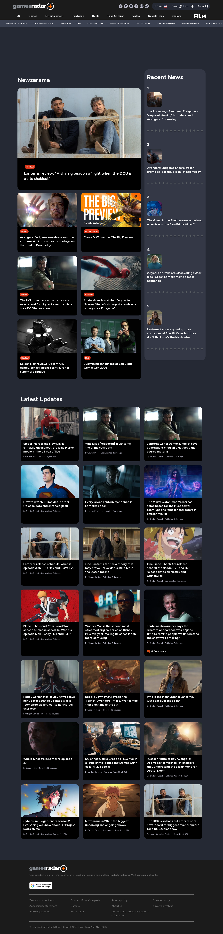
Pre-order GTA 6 (96, 23)
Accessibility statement (43, 905)
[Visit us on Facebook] (136, 6)
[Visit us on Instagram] (141, 6)
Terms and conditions (42, 900)
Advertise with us (163, 905)
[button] (203, 6)
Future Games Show (43, 23)
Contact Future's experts (86, 900)
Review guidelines (39, 911)
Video (136, 16)
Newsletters (156, 16)
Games (32, 16)
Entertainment (54, 16)
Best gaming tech (190, 23)
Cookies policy (161, 900)
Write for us (78, 911)
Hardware (78, 16)
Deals (95, 16)
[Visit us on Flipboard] (126, 6)
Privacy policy (119, 900)
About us (117, 905)
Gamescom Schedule (16, 23)
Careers (75, 905)
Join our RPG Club (166, 23)
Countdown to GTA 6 (70, 23)
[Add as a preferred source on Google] (40, 885)
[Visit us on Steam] (147, 6)
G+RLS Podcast (143, 23)
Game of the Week (119, 23)
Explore (177, 16)
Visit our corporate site (144, 875)
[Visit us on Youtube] (131, 6)
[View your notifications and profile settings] (192, 6)
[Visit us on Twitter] (121, 6)
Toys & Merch (115, 16)
